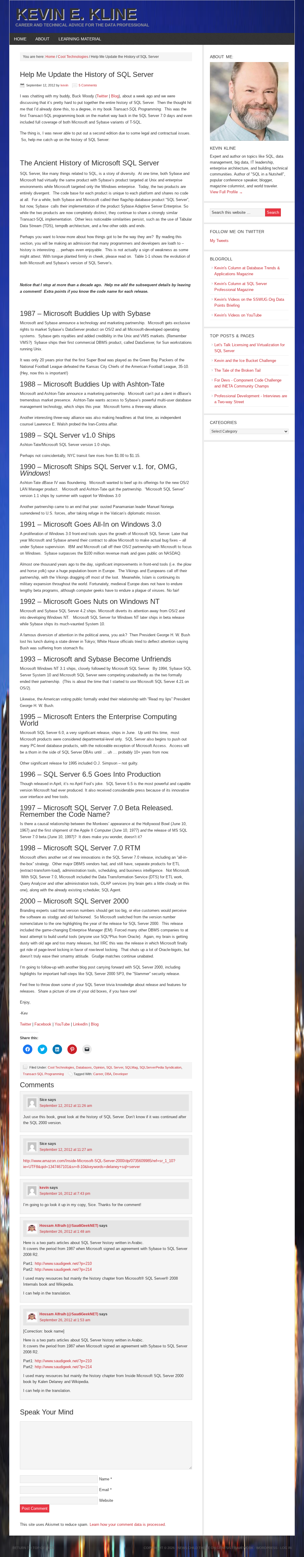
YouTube (62, 1024)
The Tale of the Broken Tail (237, 370)
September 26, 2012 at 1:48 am (64, 1232)
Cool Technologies (61, 1067)
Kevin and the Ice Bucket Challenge (245, 360)
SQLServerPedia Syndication (160, 1067)
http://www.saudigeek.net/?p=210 (63, 1263)
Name (104, 1479)
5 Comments (88, 85)
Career (98, 1074)
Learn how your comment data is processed (127, 1524)
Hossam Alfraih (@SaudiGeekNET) (68, 1226)
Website (106, 1500)
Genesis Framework (235, 1548)
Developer (120, 1074)
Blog (115, 96)
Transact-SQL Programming (43, 1074)
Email (104, 1490)
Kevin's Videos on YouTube (238, 315)
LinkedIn (80, 1024)
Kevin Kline (223, 148)
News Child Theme (194, 1548)
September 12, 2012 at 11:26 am (65, 1106)
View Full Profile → (226, 192)
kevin (64, 85)
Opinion (99, 1067)
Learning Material (77, 39)
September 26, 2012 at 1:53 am (64, 1320)
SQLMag (131, 1067)
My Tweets (219, 240)
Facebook (42, 1024)
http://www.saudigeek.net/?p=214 (63, 1269)
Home (20, 39)
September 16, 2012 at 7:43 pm (64, 1194)
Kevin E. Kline (76, 14)
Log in (286, 1548)
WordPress (266, 1548)
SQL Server (114, 1067)
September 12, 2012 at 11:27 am (65, 1150)
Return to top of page (33, 1548)
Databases (84, 1067)
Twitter (102, 96)
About (40, 39)
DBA (108, 1074)
